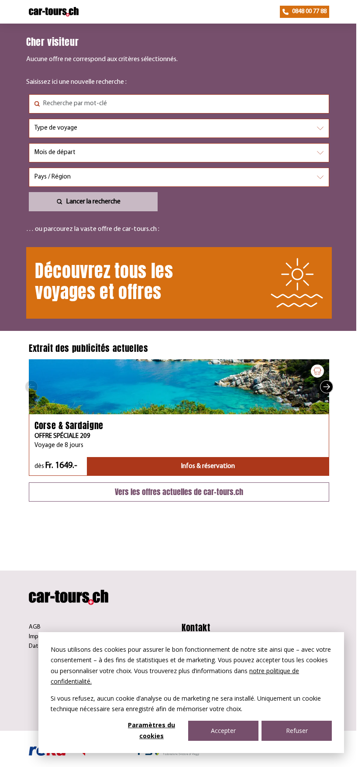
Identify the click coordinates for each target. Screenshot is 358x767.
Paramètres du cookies (151, 730)
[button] (31, 386)
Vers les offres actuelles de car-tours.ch (179, 492)
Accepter (223, 730)
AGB (35, 627)
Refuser (297, 730)
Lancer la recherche (93, 201)
